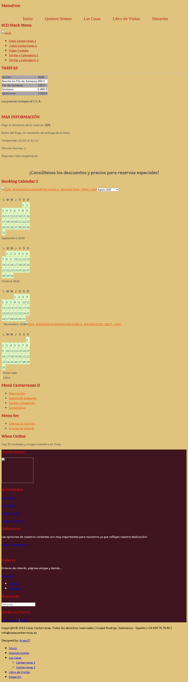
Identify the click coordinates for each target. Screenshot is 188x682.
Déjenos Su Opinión (22, 423)
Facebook (15, 588)
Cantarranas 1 (25, 662)
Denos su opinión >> (15, 544)
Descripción (17, 393)
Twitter (14, 583)
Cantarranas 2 (25, 667)
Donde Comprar (12, 520)
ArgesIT (24, 640)
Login (24, 620)
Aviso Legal (10, 620)
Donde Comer (10, 513)
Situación (160, 18)
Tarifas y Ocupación (22, 402)
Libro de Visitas (126, 18)
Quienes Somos (58, 18)
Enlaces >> (8, 575)
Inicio (28, 18)
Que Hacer (8, 497)
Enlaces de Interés (21, 428)
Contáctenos (17, 407)
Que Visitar (9, 505)
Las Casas (15, 657)
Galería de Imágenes (23, 398)
